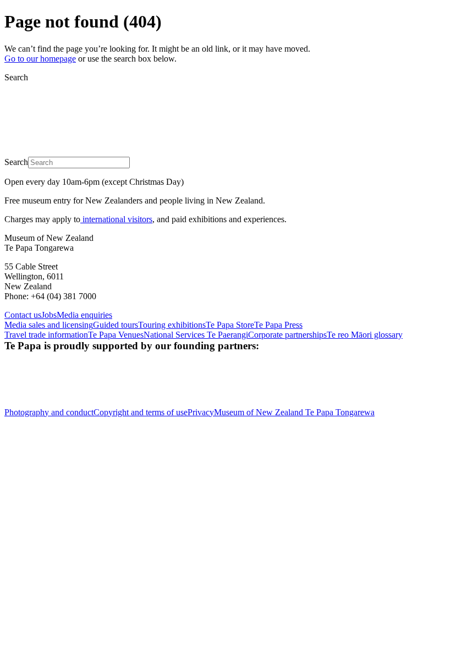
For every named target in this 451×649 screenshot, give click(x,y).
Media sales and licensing (48, 324)
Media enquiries (84, 315)
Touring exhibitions (172, 324)
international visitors (116, 219)
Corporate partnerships (287, 334)
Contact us (22, 315)
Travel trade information (46, 334)
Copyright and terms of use (141, 412)
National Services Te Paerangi (196, 334)
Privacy (201, 412)
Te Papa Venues (116, 334)
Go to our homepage (40, 58)
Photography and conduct (49, 412)
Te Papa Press (278, 324)
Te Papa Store (230, 324)
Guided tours (115, 324)
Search (16, 77)
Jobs (49, 315)
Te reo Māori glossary (365, 334)
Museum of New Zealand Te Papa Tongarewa (294, 412)
